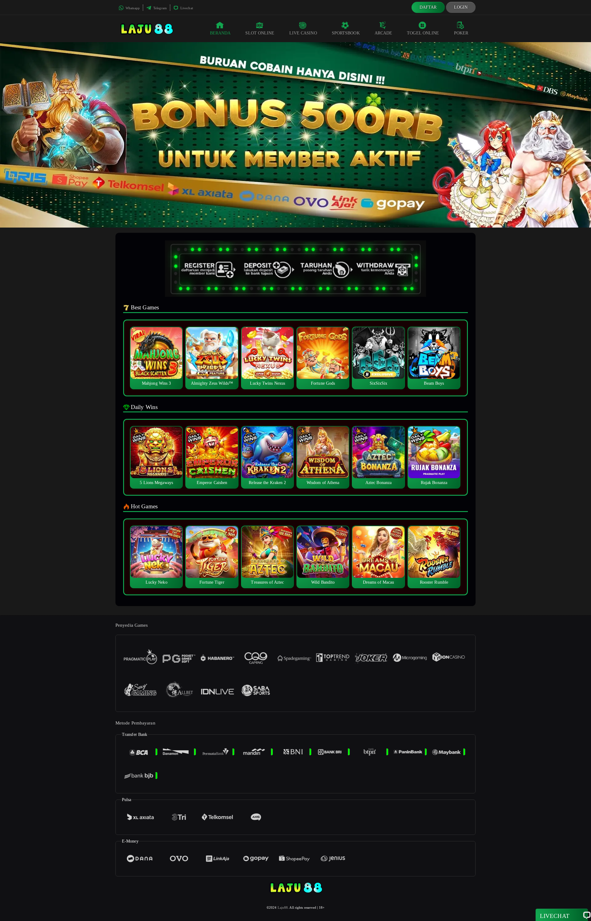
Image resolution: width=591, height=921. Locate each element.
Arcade (383, 33)
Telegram (159, 8)
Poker (461, 33)
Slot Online (259, 33)
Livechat (186, 8)
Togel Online (423, 33)
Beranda (220, 33)
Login (461, 7)
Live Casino (303, 33)
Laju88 (283, 907)
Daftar (428, 7)
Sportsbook (346, 33)
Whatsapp (132, 8)
